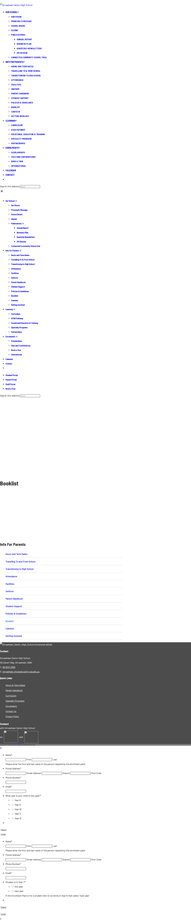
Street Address (34, 773)
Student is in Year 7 (15, 882)
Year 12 (18, 818)
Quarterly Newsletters (26, 237)
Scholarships (16, 341)
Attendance (16, 268)
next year (19, 891)
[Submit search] (42, 396)
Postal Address (13, 768)
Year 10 (18, 809)
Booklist (14, 295)
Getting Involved (14, 635)
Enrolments (10, 336)
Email (9, 786)
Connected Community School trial (25, 246)
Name (9, 754)
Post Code (96, 773)
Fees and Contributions (20, 345)
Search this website (10, 186)
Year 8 (18, 800)
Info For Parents (12, 250)
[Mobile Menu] (2, 191)
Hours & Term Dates (15, 685)
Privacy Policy (12, 716)
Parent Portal (167, 7)
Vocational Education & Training (24, 323)
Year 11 (18, 813)
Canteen (14, 300)
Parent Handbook (18, 282)
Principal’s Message (19, 210)
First (29, 759)
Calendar (9, 359)
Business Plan (22, 232)
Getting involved (18, 305)
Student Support (18, 286)
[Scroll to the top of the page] (1, 747)
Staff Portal (167, 11)
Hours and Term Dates (20, 255)
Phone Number (13, 777)
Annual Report (23, 228)
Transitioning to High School (23, 264)
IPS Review (21, 241)
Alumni (14, 219)
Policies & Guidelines (20, 291)
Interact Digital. (17, 745)
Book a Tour (168, 15)
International (16, 354)
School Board (16, 214)
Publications (16, 223)
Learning (9, 309)
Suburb (66, 773)
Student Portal (166, 4)
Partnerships (16, 332)
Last (55, 759)
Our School (10, 201)
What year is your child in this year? (23, 795)
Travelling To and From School (20, 561)
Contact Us (11, 711)
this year (19, 886)
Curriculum (15, 314)
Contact (9, 363)
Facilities (15, 273)
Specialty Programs (19, 327)
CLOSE (3, 834)
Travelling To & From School (22, 259)
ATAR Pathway (17, 318)
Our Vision (15, 205)
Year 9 (18, 804)
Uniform (14, 277)
